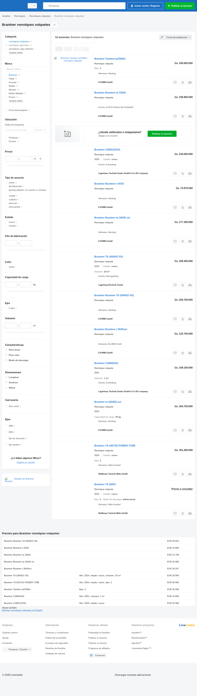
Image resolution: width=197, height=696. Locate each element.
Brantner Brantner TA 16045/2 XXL (114, 295)
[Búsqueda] (46, 6)
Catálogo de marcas (55, 653)
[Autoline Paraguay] (13, 6)
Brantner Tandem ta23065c (110, 58)
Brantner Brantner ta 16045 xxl (112, 217)
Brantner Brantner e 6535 (109, 183)
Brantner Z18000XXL (106, 363)
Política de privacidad (55, 638)
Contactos (7, 643)
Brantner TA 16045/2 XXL (108, 256)
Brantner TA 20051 (105, 484)
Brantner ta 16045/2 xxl (107, 402)
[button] (182, 82)
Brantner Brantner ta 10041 (110, 92)
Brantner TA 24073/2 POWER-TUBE (115, 445)
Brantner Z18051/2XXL (107, 149)
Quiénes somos (10, 632)
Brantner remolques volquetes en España (22, 610)
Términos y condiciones (56, 632)
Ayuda (5, 638)
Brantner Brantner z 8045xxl (110, 329)
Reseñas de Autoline (55, 648)
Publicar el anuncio (162, 134)
